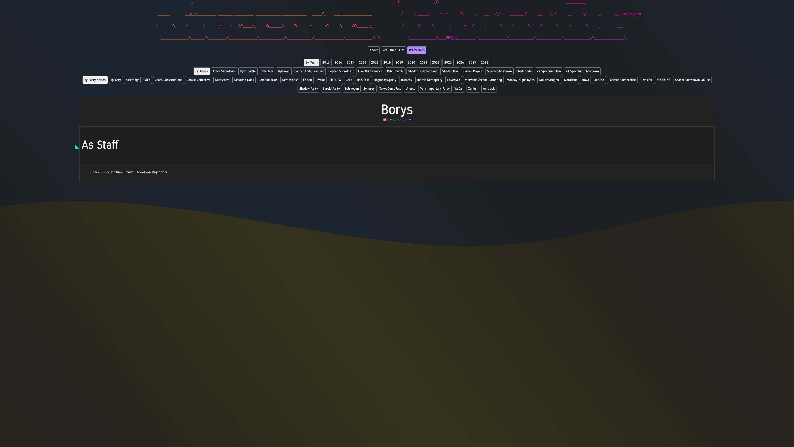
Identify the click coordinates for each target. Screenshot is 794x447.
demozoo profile (398, 119)
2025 (472, 63)
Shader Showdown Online (692, 80)
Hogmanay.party (385, 80)
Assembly (132, 80)
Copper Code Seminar (309, 71)
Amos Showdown (224, 71)
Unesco (410, 89)
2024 (460, 63)
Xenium (473, 89)
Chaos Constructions (168, 80)
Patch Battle (395, 71)
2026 (484, 63)
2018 (387, 63)
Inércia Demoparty (429, 80)
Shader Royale (472, 71)
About (374, 50)
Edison (307, 80)
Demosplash (290, 80)
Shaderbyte (524, 71)
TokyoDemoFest (390, 89)
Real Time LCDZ (393, 50)
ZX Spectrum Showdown (582, 71)
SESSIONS (663, 80)
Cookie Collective (198, 80)
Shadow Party (308, 89)
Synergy (369, 89)
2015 (350, 63)
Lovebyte (453, 80)
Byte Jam (267, 71)
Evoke (321, 80)
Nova (585, 80)
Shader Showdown (499, 71)
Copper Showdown (341, 71)
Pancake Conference (622, 80)
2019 (399, 63)
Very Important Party (435, 89)
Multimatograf (549, 80)
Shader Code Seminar (423, 71)
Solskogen (352, 89)
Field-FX (335, 80)
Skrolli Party (331, 89)
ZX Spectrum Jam (549, 71)
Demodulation (267, 80)
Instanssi (407, 80)
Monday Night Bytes (521, 80)
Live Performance (370, 71)
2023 (448, 63)
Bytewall (284, 71)
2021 (423, 63)
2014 (338, 63)
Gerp (349, 80)
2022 (436, 63)
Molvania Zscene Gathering (483, 80)
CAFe (146, 80)
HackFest (363, 80)
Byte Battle (248, 71)
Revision (646, 80)
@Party (116, 80)
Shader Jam (450, 71)
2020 (411, 63)
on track (489, 89)
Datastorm (222, 80)
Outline (599, 80)
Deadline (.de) (244, 80)
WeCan (458, 89)
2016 (362, 63)
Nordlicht (570, 80)
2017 (375, 63)
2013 (326, 63)
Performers (417, 50)
